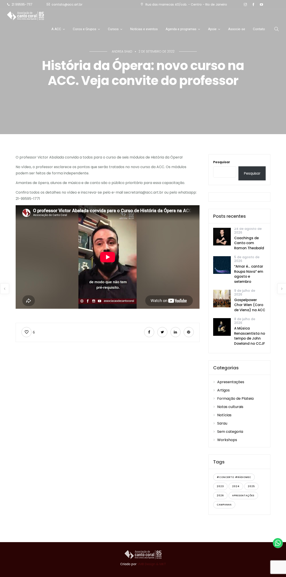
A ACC (56, 29)
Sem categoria (230, 431)
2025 (251, 486)
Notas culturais (230, 406)
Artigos (223, 390)
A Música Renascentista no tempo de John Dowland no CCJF (249, 336)
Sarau (222, 423)
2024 (236, 486)
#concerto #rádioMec (234, 477)
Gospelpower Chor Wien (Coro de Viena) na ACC (249, 305)
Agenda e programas (181, 29)
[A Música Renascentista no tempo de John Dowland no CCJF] (222, 326)
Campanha (224, 504)
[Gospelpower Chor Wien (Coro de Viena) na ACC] (222, 298)
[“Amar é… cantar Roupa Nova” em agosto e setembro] (222, 264)
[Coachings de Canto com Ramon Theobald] (222, 236)
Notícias (224, 415)
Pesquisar (221, 162)
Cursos (113, 29)
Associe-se (236, 29)
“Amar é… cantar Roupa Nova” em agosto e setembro (248, 274)
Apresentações (230, 382)
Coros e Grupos (84, 29)
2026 (220, 495)
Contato (259, 29)
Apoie (212, 29)
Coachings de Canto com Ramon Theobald (249, 243)
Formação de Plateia (235, 398)
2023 (220, 486)
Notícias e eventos (144, 29)
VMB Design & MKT (151, 564)
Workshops (227, 439)
